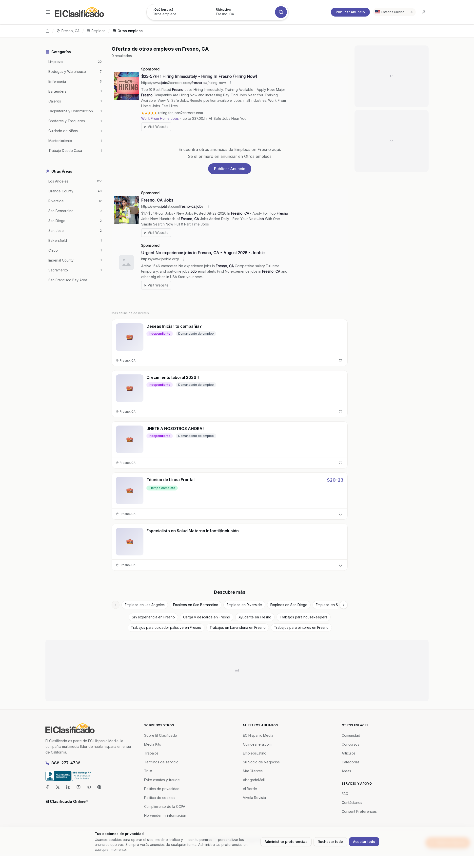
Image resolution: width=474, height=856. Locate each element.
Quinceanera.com (257, 744)
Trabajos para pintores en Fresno (301, 627)
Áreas (346, 771)
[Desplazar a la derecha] (344, 605)
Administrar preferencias (286, 841)
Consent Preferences (359, 811)
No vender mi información (165, 815)
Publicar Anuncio (350, 12)
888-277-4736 (65, 762)
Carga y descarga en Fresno (206, 617)
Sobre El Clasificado (160, 735)
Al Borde (250, 789)
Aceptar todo (364, 841)
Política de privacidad (161, 789)
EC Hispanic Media (258, 735)
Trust (148, 771)
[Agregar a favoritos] (340, 361)
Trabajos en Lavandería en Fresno (238, 627)
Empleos (98, 31)
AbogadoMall (254, 780)
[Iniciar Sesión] (424, 12)
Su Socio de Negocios (261, 762)
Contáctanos (352, 802)
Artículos (349, 753)
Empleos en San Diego (288, 605)
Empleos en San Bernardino (195, 605)
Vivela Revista (254, 797)
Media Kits (152, 744)
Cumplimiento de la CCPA (164, 806)
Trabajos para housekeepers (303, 617)
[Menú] (48, 12)
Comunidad (351, 735)
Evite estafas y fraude (162, 780)
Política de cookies (159, 797)
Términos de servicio (161, 762)
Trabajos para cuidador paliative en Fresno (166, 627)
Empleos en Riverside (244, 605)
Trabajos (151, 753)
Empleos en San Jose (333, 605)
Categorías (350, 762)
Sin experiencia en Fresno (153, 617)
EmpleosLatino (254, 753)
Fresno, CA (70, 31)
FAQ (345, 794)
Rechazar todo (330, 841)
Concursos (350, 744)
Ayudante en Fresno (254, 617)
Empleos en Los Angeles (145, 605)
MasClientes (253, 771)
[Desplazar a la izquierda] (115, 605)
